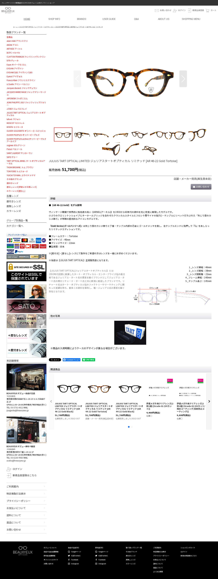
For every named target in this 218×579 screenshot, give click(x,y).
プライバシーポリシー (18, 500)
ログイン (182, 10)
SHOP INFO (54, 19)
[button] (77, 78)
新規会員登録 (198, 10)
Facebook (74, 559)
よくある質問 (158, 571)
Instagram (75, 563)
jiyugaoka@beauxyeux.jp (18, 410)
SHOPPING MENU (191, 19)
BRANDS (81, 19)
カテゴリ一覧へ (15, 225)
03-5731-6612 (17, 407)
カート (213, 10)
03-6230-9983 (17, 457)
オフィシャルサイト (51, 559)
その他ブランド (131, 551)
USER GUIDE (109, 19)
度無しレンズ (14, 206)
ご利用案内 (13, 486)
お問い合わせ (165, 10)
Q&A (136, 19)
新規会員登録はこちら (25, 475)
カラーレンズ (14, 211)
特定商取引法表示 (16, 493)
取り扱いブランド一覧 (134, 547)
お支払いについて (16, 508)
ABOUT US (163, 19)
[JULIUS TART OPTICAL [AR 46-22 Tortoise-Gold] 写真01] (130, 79)
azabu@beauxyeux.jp (16, 460)
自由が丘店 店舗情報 (51, 551)
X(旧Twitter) (75, 555)
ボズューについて (50, 547)
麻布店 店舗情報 (49, 555)
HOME (27, 19)
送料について (14, 515)
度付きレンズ (14, 201)
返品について (14, 522)
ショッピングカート (188, 547)
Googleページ (76, 551)
